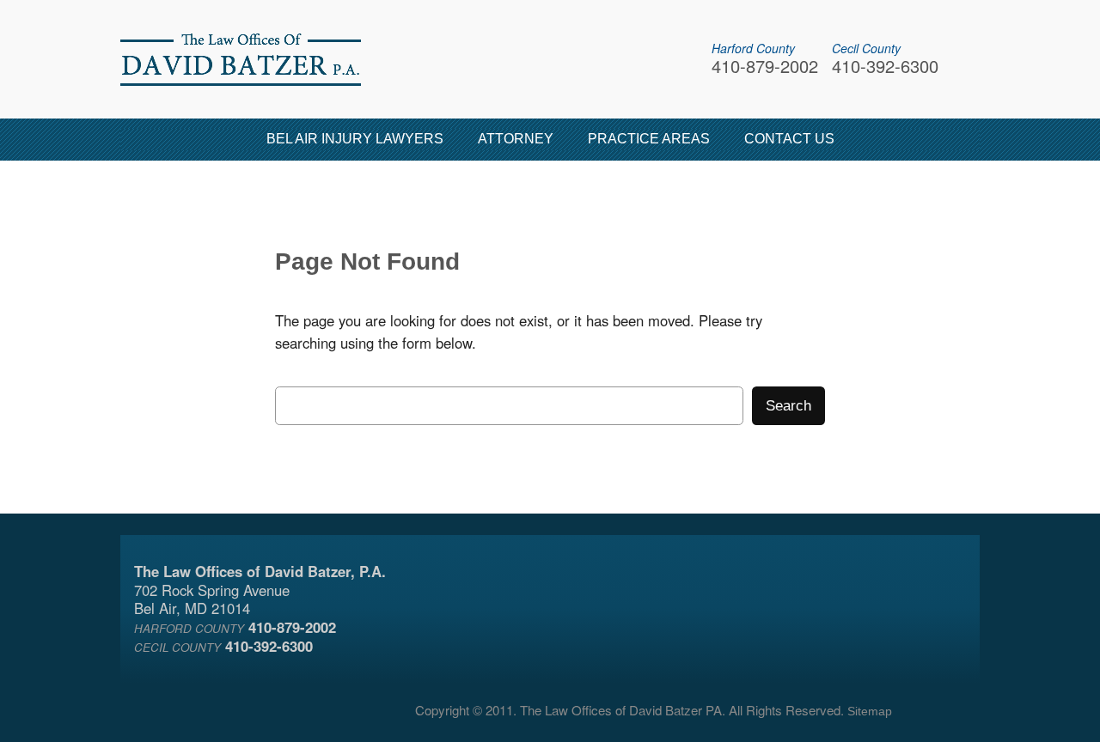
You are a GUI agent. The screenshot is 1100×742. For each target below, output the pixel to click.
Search (788, 406)
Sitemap (869, 711)
